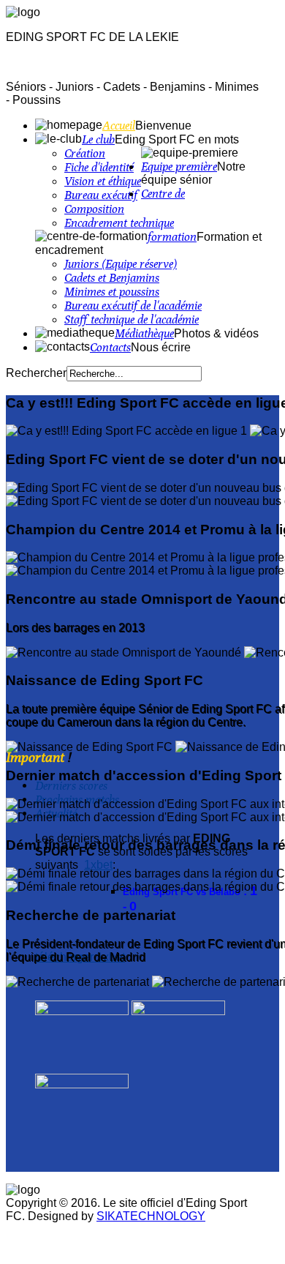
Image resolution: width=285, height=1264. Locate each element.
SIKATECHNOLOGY (150, 1216)
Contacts (110, 347)
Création (84, 153)
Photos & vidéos (216, 333)
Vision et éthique (102, 181)
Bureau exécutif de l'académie (133, 306)
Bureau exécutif (100, 195)
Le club (98, 139)
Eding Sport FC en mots (177, 139)
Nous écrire (161, 347)
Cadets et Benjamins (111, 278)
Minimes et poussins (111, 292)
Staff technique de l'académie (131, 319)
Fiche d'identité (99, 167)
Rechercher (36, 373)
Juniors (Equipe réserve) (120, 264)
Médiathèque (144, 333)
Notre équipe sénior (193, 173)
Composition (94, 209)
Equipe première (179, 166)
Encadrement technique (119, 223)
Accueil (118, 125)
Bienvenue (163, 125)
